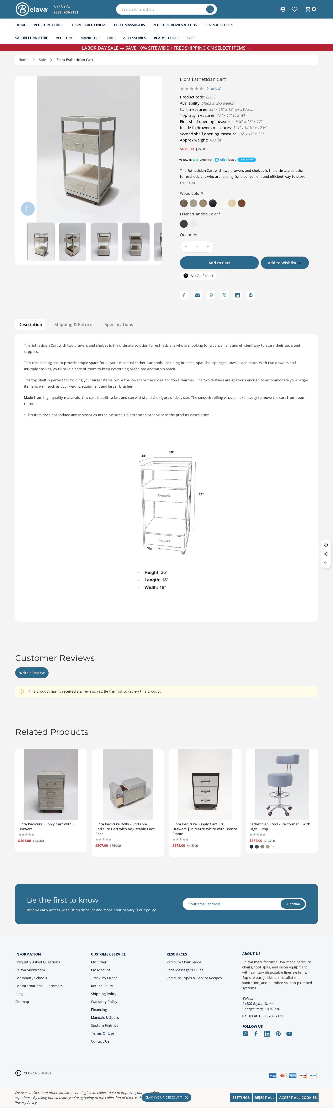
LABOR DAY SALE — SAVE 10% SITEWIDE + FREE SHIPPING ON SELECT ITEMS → (166, 48)
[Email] (197, 295)
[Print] (211, 295)
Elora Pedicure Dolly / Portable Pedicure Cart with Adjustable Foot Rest (125, 829)
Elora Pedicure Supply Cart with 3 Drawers (46, 826)
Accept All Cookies (298, 1097)
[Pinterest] (250, 295)
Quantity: (188, 234)
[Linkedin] (237, 295)
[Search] (210, 9)
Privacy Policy (25, 1102)
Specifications (119, 324)
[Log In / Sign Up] (285, 9)
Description (30, 324)
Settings (241, 1097)
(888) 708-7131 (66, 12)
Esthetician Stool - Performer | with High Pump (280, 826)
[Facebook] (184, 295)
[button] (41, 242)
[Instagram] (245, 1034)
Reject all (264, 1097)
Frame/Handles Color (200, 214)
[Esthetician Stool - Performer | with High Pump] (282, 784)
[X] (224, 295)
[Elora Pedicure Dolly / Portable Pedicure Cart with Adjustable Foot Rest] (128, 784)
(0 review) (213, 88)
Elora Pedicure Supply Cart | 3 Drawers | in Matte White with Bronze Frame (204, 829)
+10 (274, 847)
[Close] (186, 1097)
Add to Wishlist (283, 262)
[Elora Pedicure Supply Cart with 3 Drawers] (51, 784)
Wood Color (191, 193)
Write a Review (32, 672)
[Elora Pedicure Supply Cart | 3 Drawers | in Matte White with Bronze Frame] (205, 784)
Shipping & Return (73, 324)
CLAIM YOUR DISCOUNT (163, 1097)
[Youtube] (289, 1034)
